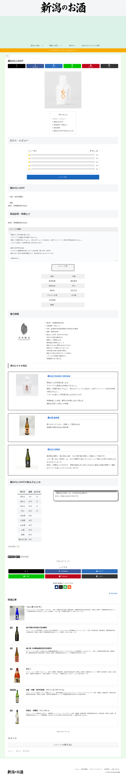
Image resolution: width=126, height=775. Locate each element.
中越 (18, 556)
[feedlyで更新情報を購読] (65, 587)
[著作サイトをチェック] (56, 587)
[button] (109, 66)
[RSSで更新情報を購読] (69, 587)
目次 (60, 115)
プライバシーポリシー (95, 769)
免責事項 (106, 769)
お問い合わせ (115, 769)
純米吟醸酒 (25, 556)
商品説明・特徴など (60, 125)
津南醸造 (12, 556)
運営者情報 (84, 769)
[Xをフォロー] (61, 587)
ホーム (77, 769)
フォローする (13, 546)
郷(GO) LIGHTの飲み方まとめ (64, 131)
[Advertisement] (63, 29)
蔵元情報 (57, 128)
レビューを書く (63, 177)
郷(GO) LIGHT (58, 122)
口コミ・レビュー (60, 119)
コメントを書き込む (63, 744)
